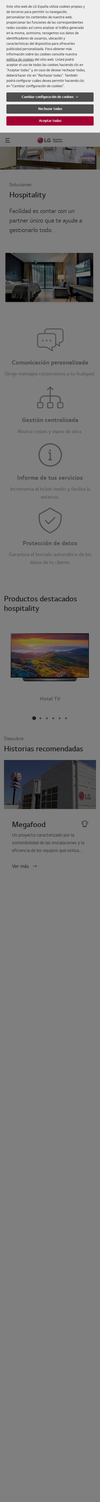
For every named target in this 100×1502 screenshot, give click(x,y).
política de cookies (20, 59)
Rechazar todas (50, 108)
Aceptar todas (50, 120)
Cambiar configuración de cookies (48, 96)
